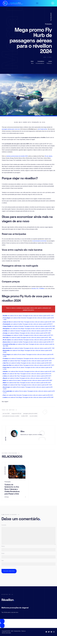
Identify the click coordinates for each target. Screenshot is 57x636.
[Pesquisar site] (52, 3)
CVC (37, 288)
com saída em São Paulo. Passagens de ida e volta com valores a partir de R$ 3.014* (27, 373)
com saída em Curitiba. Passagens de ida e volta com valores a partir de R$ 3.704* (26, 378)
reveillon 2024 (24, 416)
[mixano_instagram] (54, 632)
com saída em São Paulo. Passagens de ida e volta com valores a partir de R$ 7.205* (27, 360)
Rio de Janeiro (48, 156)
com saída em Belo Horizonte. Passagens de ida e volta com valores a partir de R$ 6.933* (28, 395)
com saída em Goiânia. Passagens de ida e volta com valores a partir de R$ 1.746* (28, 348)
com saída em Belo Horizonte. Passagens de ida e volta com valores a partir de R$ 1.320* (29, 371)
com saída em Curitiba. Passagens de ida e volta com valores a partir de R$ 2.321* (28, 342)
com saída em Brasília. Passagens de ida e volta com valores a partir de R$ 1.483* (28, 339)
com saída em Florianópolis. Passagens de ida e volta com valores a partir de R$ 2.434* (28, 358)
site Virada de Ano (42, 129)
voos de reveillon (33, 416)
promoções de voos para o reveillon (11, 416)
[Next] (2, 625)
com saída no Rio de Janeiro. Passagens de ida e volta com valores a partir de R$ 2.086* (27, 380)
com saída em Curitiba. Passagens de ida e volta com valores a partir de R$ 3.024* (27, 363)
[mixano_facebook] (46, 632)
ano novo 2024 (6, 413)
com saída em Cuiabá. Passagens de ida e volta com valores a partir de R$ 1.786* (27, 337)
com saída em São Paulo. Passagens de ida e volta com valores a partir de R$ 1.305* (29, 322)
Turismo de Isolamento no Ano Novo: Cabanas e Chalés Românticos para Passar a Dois (12, 489)
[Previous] (2, 621)
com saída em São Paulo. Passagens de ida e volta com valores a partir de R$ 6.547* (27, 376)
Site (2, 560)
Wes (32, 63)
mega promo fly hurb (16, 413)
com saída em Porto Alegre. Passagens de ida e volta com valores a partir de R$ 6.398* (28, 397)
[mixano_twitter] (49, 632)
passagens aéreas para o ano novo (11, 129)
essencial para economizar (39, 241)
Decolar (34, 288)
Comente (3, 525)
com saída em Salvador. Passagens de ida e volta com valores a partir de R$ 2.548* (29, 326)
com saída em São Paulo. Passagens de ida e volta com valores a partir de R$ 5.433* (27, 382)
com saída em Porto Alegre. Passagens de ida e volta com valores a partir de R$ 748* (29, 328)
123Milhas (41, 288)
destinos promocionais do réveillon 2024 (17, 156)
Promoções (48, 24)
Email (2, 553)
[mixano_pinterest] (51, 632)
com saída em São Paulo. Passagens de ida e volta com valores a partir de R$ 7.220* (27, 385)
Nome (3, 546)
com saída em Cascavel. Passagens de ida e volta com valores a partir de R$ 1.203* (27, 331)
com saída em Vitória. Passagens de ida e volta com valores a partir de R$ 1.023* (28, 365)
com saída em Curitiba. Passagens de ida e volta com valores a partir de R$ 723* (28, 335)
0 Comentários (40, 63)
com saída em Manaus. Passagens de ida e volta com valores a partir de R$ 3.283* (27, 333)
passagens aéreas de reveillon (30, 413)
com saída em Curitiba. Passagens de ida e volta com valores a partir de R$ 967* (27, 324)
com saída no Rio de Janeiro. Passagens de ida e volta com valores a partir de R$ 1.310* (28, 315)
